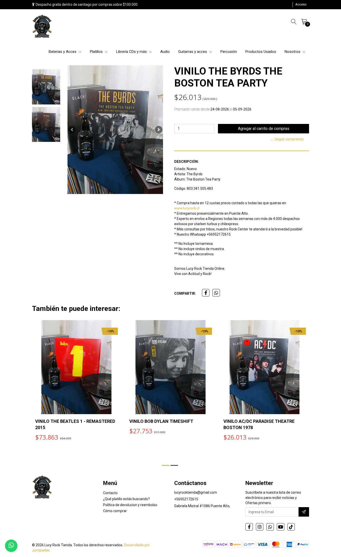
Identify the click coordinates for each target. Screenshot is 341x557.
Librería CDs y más (132, 51)
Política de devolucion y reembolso (130, 505)
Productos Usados (260, 51)
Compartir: (185, 293)
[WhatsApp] (270, 526)
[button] (72, 129)
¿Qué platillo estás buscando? (126, 499)
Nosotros (293, 51)
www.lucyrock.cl (186, 208)
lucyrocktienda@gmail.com (195, 492)
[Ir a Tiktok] (291, 526)
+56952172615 (186, 499)
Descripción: (186, 162)
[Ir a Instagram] (259, 526)
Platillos (97, 51)
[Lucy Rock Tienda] (42, 26)
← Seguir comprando (287, 139)
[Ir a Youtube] (280, 526)
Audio (165, 51)
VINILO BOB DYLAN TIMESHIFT (161, 421)
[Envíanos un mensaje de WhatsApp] (11, 546)
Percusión (228, 51)
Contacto (110, 493)
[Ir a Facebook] (249, 526)
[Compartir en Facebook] (205, 292)
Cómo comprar (115, 511)
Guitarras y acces (193, 51)
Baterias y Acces (63, 51)
